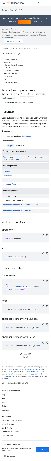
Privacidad (17, 444)
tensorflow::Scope (25, 157)
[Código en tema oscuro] (43, 235)
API (14, 49)
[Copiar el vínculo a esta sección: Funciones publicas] (29, 268)
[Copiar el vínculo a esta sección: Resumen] (16, 112)
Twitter (4, 406)
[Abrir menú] (3, 3)
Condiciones (6, 444)
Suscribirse (43, 449)
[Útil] (15, 53)
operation (7, 171)
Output (10, 145)
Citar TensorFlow (8, 436)
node (5, 196)
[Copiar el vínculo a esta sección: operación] (15, 230)
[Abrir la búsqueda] (38, 2)
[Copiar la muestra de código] (47, 235)
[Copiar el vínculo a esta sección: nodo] (9, 301)
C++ (35, 49)
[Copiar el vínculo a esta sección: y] (5, 248)
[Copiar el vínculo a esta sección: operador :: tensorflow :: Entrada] (40, 319)
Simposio (25, 22)
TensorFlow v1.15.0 (12, 10)
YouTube (5, 410)
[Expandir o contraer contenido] (16, 59)
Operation (7, 175)
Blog (3, 395)
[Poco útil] (19, 53)
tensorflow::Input (11, 159)
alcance (27, 136)
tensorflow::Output (14, 184)
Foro (3, 399)
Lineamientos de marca (11, 432)
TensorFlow (6, 49)
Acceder (45, 3)
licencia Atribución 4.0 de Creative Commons (24, 369)
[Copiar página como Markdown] (29, 94)
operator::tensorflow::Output (17, 211)
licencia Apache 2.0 (35, 371)
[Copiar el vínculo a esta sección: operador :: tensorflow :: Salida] (37, 337)
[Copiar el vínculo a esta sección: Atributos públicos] (28, 222)
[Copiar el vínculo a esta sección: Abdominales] (18, 275)
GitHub (4, 402)
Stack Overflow (7, 428)
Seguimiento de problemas (12, 420)
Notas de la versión (9, 424)
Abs (4, 157)
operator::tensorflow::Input (16, 205)
